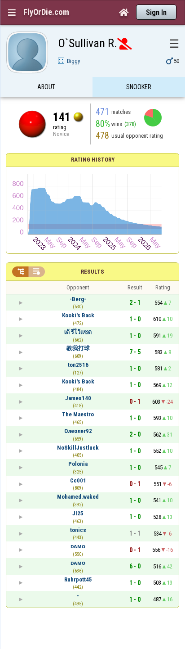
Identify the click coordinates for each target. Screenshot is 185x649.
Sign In (156, 12)
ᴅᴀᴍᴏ (77, 546)
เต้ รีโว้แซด (78, 332)
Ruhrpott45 (78, 579)
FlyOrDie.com (46, 12)
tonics (78, 530)
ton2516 (78, 364)
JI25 (78, 513)
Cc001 (78, 480)
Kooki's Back (78, 315)
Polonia (78, 463)
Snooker (138, 86)
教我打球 (78, 348)
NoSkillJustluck (78, 447)
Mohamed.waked (78, 496)
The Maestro (78, 414)
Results (92, 271)
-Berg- (78, 299)
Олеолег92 (78, 431)
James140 (78, 398)
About (46, 86)
